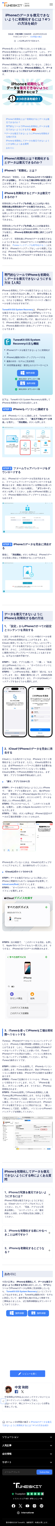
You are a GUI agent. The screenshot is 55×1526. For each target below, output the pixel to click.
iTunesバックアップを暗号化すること (29, 245)
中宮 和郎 (19, 34)
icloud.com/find (10, 884)
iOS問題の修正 (36, 37)
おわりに (10, 148)
